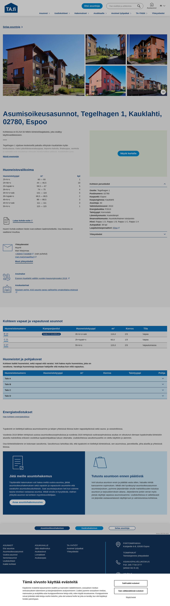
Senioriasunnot (10, 558)
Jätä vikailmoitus (42, 548)
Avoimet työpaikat (120, 13)
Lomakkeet (40, 555)
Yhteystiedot (158, 13)
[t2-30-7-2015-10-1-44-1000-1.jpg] (147, 49)
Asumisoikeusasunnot (13, 551)
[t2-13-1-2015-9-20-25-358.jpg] (147, 81)
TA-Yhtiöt (140, 13)
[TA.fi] (11, 7)
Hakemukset (80, 13)
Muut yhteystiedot (24, 261)
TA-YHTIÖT (72, 545)
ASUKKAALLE (41, 545)
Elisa (116, 228)
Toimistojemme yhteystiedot (136, 556)
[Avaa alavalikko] (49, 13)
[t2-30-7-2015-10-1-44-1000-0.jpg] (106, 81)
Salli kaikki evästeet (130, 583)
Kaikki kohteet (9, 564)
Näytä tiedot (131, 597)
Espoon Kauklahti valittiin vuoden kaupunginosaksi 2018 (42, 278)
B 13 (6, 334)
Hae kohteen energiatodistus (16, 417)
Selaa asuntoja (122, 528)
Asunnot (43, 13)
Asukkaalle (99, 13)
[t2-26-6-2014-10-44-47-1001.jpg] (43, 65)
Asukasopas (40, 558)
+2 (163, 92)
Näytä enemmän (11, 156)
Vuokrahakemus (89, 528)
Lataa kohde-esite (21, 221)
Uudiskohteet (61, 13)
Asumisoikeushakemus (52, 528)
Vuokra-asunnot (10, 555)
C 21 (6, 339)
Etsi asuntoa (8, 548)
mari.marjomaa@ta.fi (31, 257)
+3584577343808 (24, 254)
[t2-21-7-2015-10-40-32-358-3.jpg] (106, 49)
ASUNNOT (8, 545)
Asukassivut (151, 8)
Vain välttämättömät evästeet (130, 591)
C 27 (6, 345)
